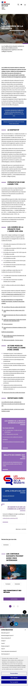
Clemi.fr (3, 648)
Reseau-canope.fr (5, 646)
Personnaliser (14, 673)
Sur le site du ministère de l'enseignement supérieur (13, 441)
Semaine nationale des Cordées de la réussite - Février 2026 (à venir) (14, 122)
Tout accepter (14, 682)
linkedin (16, 624)
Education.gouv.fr (5, 632)
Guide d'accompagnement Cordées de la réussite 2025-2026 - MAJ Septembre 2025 (15, 320)
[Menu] (25, 4)
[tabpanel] (14, 583)
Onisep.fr (3, 640)
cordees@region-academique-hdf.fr (14, 294)
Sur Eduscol (5, 439)
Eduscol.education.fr (6, 638)
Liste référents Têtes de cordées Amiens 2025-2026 (14, 311)
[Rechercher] (18, 4)
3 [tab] (18, 606)
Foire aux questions (8, 324)
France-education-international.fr (9, 651)
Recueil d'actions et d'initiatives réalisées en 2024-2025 (15, 328)
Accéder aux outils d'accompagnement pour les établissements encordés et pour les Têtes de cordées (13, 463)
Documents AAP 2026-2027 (8, 496)
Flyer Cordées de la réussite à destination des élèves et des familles (14, 336)
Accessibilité (21, 4)
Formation (8, 584)
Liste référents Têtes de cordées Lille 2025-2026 (14, 307)
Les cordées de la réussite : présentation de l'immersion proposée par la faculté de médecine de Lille (13, 403)
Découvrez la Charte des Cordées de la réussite (14, 392)
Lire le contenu (14, 599)
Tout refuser (14, 678)
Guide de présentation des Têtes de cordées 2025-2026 (15, 315)
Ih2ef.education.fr (5, 654)
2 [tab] (14, 606)
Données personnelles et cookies (17, 665)
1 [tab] (10, 606)
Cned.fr (3, 643)
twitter (12, 624)
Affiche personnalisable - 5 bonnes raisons (13, 340)
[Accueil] (5, 5)
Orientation (6, 545)
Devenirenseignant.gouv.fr (7, 635)
